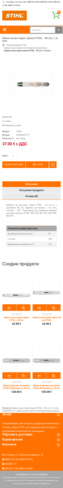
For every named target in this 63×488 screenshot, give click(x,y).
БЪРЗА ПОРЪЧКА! (14, 164)
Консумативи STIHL (17, 45)
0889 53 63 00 (11, 459)
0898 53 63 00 (26, 459)
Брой (4, 155)
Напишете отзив (12, 125)
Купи (40, 164)
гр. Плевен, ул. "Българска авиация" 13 (23, 455)
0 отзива (6, 121)
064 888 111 (11, 464)
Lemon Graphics (40, 474)
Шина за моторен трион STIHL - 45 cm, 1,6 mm (27, 50)
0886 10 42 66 (26, 468)
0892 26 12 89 (11, 468)
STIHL (19, 131)
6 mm (55, 408)
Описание (32, 184)
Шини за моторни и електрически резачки (25, 48)
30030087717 (9, 411)
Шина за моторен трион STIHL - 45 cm (31, 408)
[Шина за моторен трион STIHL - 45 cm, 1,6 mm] (31, 82)
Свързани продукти (31, 190)
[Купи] (9, 307)
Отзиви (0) (31, 196)
